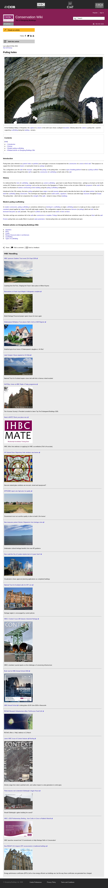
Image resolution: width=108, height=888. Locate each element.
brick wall (88, 163)
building (27, 130)
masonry (56, 191)
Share (7, 247)
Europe (99, 193)
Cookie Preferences (36, 882)
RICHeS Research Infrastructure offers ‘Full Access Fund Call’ (23, 711)
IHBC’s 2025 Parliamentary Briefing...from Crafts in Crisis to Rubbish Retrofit (27, 818)
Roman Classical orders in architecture (17, 235)
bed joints (12, 211)
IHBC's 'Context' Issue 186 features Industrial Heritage (20, 619)
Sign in (102, 13)
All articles (7, 24)
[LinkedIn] (30, 36)
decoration (66, 128)
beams (22, 166)
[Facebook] (25, 36)
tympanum (89, 185)
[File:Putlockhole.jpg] (53, 58)
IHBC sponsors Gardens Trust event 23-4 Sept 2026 (20, 258)
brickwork (6, 211)
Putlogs (54, 215)
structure (29, 169)
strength (35, 196)
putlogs (42, 166)
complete (49, 215)
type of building (71, 169)
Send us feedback (33, 247)
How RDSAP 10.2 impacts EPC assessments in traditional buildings (25, 846)
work (19, 211)
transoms (74, 209)
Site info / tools (99, 24)
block (68, 211)
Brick (7, 231)
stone (81, 163)
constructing (27, 187)
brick (33, 187)
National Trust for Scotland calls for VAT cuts (18, 585)
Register (95, 13)
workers (20, 187)
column (39, 128)
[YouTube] (33, 36)
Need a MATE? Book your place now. (15, 417)
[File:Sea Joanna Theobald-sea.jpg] (18, 544)
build (4, 193)
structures (87, 193)
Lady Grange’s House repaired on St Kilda (17, 355)
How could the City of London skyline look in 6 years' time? (22, 554)
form (18, 183)
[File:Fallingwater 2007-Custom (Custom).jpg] (18, 312)
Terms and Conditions (67, 882)
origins (45, 191)
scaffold (95, 169)
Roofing (32, 738)
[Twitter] (28, 36)
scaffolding (14, 130)
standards (6, 209)
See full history (7, 48)
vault (98, 185)
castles (57, 193)
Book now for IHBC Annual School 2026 (16, 671)
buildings (64, 196)
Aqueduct (8, 229)
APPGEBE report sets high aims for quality (17, 491)
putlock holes (27, 163)
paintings (29, 185)
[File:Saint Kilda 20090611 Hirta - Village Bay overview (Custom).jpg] (18, 374)
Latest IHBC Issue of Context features (16, 738)
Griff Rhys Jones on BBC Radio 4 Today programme (20, 384)
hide (6, 141)
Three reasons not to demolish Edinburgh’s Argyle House (21, 791)
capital (32, 128)
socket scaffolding (49, 183)
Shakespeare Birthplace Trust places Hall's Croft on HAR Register (24, 322)
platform (78, 169)
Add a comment (19, 247)
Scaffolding (8, 237)
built (92, 209)
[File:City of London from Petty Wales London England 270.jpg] (18, 575)
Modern (6, 202)
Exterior (5, 219)
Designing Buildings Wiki (28, 225)
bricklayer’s (49, 207)
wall (21, 169)
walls (43, 196)
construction (72, 163)
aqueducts (63, 193)
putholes (35, 163)
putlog (91, 169)
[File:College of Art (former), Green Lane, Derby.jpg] (18, 408)
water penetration (39, 219)
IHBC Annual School (10, 705)
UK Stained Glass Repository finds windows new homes (21, 452)
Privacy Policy (51, 882)
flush (93, 215)
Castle (7, 233)
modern (7, 207)
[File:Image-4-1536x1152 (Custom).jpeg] (18, 282)
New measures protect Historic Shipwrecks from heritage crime (23, 522)
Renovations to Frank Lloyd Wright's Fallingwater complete (22, 291)
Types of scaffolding (11, 238)
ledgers (23, 209)
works (57, 211)
